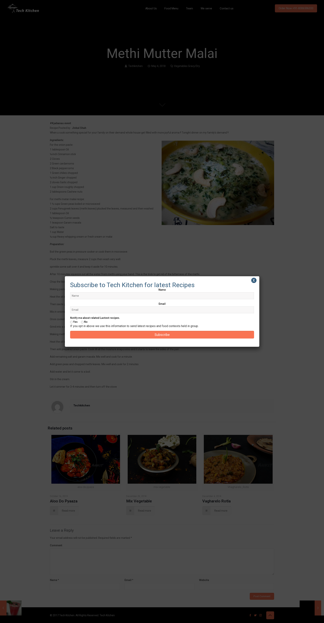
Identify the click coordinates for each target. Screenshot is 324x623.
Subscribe (162, 335)
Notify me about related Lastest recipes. (95, 317)
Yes (75, 321)
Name (162, 289)
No (85, 321)
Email (162, 303)
